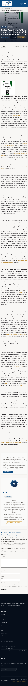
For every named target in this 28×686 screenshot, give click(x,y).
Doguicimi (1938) (16, 115)
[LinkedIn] (23, 46)
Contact (2, 635)
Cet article (20, 292)
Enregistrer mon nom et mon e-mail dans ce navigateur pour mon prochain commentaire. (14, 584)
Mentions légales (15, 679)
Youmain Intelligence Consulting (18, 681)
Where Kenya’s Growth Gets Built (8, 646)
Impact (2, 630)
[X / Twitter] (21, 46)
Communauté (4, 622)
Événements (3, 617)
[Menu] (25, 3)
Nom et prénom (4, 571)
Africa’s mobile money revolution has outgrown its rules (13, 653)
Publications (7, 8)
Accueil (2, 23)
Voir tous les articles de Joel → (14, 522)
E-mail (2, 578)
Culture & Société (21, 37)
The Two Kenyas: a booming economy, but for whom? (13, 650)
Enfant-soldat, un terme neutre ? (8, 643)
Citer (4, 46)
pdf (21, 385)
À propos (3, 625)
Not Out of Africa (18, 366)
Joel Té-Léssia (5, 37)
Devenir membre (4, 633)
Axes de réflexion (4, 619)
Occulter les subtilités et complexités (16, 334)
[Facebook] (26, 46)
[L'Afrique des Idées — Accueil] (7, 3)
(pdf (6, 383)
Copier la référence (8, 471)
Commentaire (4, 556)
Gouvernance (4, 627)
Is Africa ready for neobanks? (7, 648)
